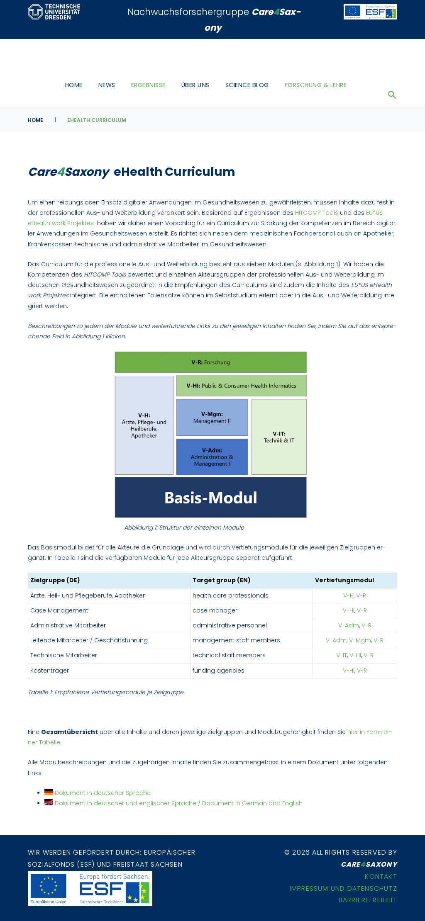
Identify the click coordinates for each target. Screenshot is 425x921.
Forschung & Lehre (316, 85)
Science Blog (247, 85)
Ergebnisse (148, 85)
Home (74, 85)
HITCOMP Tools (316, 213)
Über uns (195, 85)
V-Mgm (360, 640)
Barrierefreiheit (368, 900)
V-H (348, 595)
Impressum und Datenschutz (343, 888)
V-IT (341, 655)
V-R (361, 595)
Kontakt (381, 876)
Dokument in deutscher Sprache (102, 793)
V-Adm (348, 625)
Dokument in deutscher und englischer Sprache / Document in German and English (179, 803)
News (106, 85)
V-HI (348, 610)
